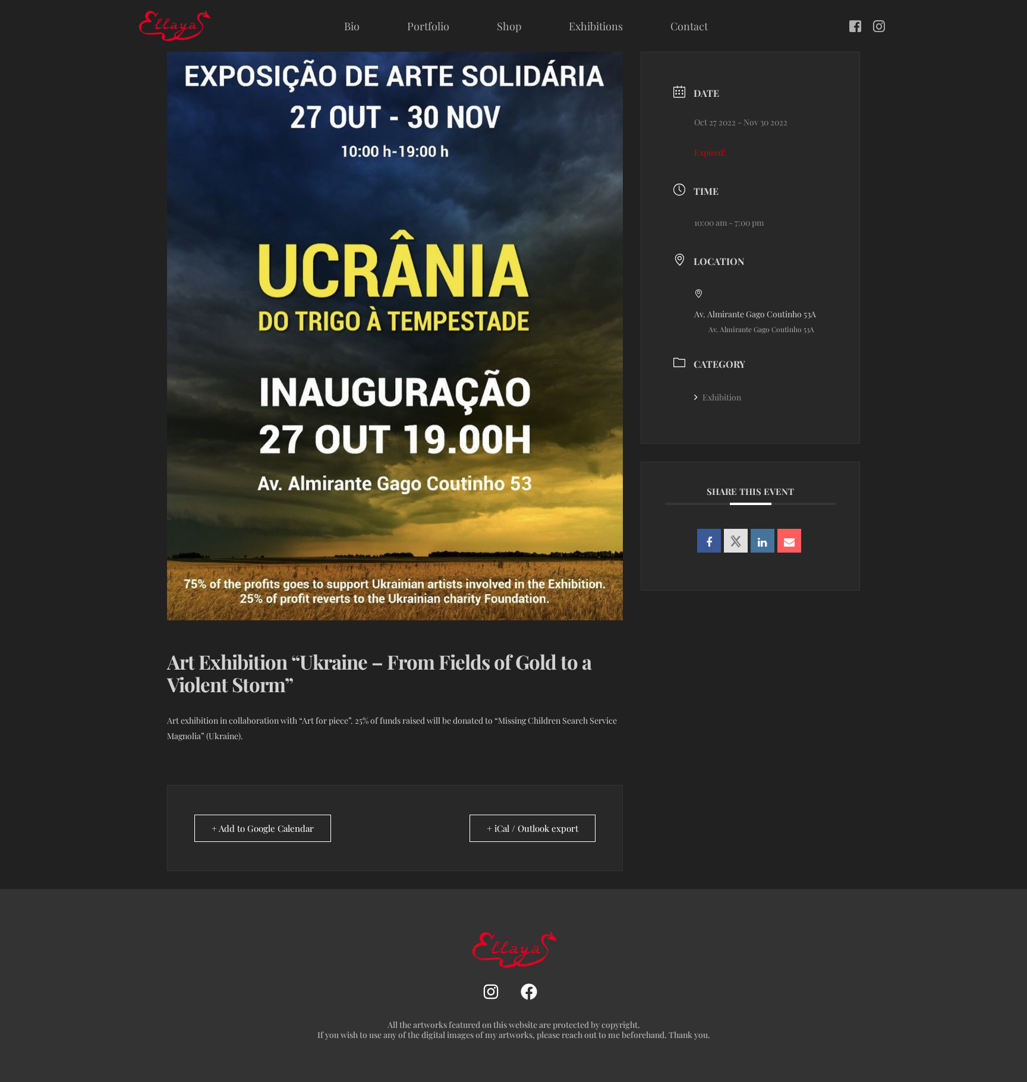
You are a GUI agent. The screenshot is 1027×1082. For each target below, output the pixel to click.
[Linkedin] (762, 541)
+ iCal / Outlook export (532, 828)
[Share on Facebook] (709, 541)
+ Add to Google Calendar (263, 828)
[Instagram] (879, 25)
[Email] (789, 541)
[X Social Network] (736, 541)
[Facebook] (855, 25)
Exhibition (721, 397)
